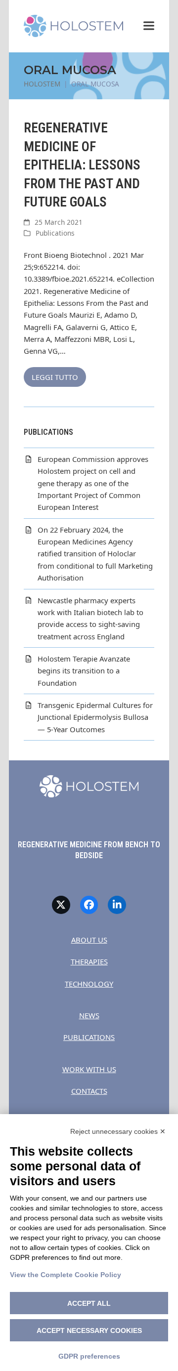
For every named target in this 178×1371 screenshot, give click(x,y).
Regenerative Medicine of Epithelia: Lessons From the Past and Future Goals (82, 165)
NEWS (89, 1015)
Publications (55, 233)
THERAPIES (89, 961)
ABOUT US (89, 940)
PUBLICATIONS (89, 1037)
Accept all (89, 1303)
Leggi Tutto (55, 377)
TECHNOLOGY (89, 984)
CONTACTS (89, 1091)
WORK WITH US (89, 1069)
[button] (148, 26)
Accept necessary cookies (89, 1330)
